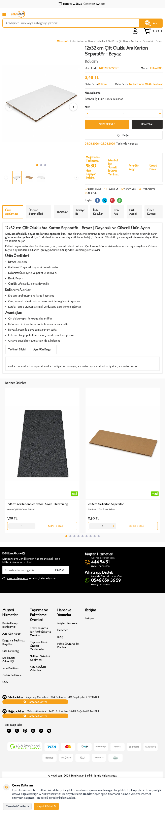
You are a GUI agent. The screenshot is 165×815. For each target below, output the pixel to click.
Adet (87, 107)
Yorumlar (62, 212)
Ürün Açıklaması (11, 212)
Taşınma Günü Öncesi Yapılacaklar (38, 645)
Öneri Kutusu (151, 212)
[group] (41, 103)
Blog (60, 637)
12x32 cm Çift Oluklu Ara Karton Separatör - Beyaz (135, 40)
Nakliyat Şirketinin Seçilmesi (40, 658)
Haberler (62, 630)
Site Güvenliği (10, 651)
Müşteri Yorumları (67, 623)
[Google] (49, 731)
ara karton (14, 366)
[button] (37, 165)
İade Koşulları (98, 212)
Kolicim (91, 61)
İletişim (89, 618)
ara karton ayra (86, 366)
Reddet (87, 794)
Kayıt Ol (60, 570)
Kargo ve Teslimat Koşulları (13, 642)
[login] (135, 31)
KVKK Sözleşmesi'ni (17, 578)
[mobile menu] (4, 14)
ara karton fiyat (53, 366)
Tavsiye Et (112, 188)
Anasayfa (64, 40)
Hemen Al (147, 124)
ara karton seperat (32, 366)
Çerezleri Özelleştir (17, 806)
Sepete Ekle (107, 124)
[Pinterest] (25, 731)
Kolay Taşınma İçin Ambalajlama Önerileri (40, 631)
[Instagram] (41, 731)
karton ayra (69, 366)
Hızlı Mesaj (133, 212)
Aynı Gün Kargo (11, 633)
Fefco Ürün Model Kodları (68, 645)
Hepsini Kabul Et (46, 806)
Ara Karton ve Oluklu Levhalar (88, 40)
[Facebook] (9, 731)
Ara (155, 23)
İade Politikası (10, 668)
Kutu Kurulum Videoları (38, 668)
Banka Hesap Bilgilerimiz (10, 625)
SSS (5, 682)
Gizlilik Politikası (12, 675)
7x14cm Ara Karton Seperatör (106, 504)
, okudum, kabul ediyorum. (32, 578)
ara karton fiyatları (106, 366)
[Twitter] (17, 731)
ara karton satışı (128, 366)
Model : (152, 68)
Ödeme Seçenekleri (36, 212)
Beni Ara (116, 212)
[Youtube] (33, 731)
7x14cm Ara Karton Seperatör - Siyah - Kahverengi (37, 504)
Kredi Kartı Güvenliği (8, 659)
